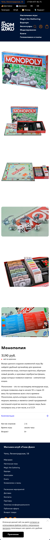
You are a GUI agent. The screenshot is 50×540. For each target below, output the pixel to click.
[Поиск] (35, 26)
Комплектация (7, 415)
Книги (23, 34)
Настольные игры (28, 15)
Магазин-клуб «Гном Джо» (19, 447)
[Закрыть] (47, 520)
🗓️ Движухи (21, 6)
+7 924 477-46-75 (34, 2)
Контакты (7, 497)
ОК (38, 6)
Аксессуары (26, 26)
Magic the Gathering (30, 19)
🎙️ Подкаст (39, 10)
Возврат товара (10, 512)
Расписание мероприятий (14, 489)
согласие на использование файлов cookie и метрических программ (21, 525)
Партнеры (8, 501)
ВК (32, 6)
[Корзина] (47, 26)
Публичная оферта (11, 508)
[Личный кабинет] (41, 26)
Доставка (7, 493)
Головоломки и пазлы (31, 37)
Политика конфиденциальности (17, 505)
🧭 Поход (26, 10)
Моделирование (28, 30)
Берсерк (24, 23)
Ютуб (15, 10)
